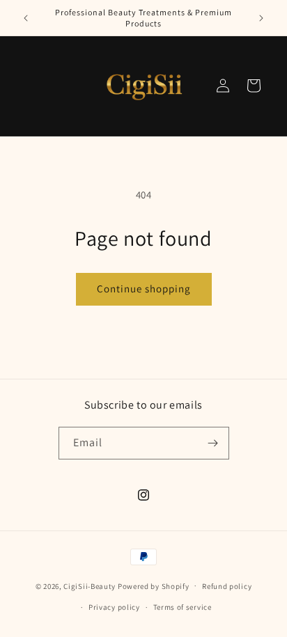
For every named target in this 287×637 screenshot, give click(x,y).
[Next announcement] (261, 18)
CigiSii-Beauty (89, 585)
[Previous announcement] (25, 18)
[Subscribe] (213, 443)
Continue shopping (144, 288)
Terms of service (182, 607)
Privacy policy (114, 607)
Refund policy (226, 586)
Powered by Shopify (153, 585)
